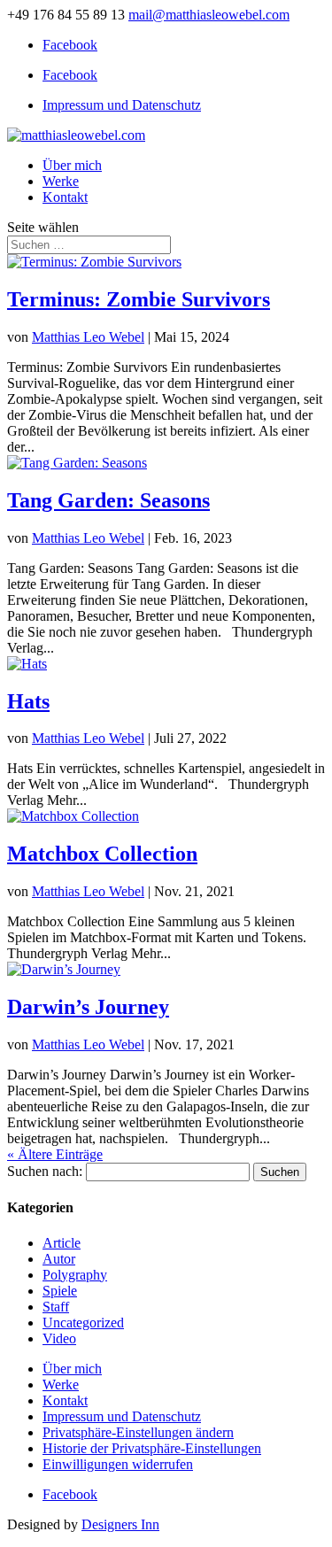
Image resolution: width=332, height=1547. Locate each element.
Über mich (72, 165)
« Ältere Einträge (55, 1154)
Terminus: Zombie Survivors (138, 299)
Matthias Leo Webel (88, 336)
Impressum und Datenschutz (121, 104)
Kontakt (65, 197)
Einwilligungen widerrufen (117, 1464)
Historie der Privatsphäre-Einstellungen (151, 1448)
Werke (60, 181)
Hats (28, 701)
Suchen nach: (44, 1171)
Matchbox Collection (102, 853)
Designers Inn (120, 1524)
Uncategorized (83, 1322)
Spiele (59, 1290)
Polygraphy (74, 1274)
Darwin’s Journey (88, 1006)
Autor (58, 1258)
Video (59, 1338)
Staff (55, 1306)
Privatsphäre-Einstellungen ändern (138, 1432)
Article (61, 1242)
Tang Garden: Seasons (108, 500)
